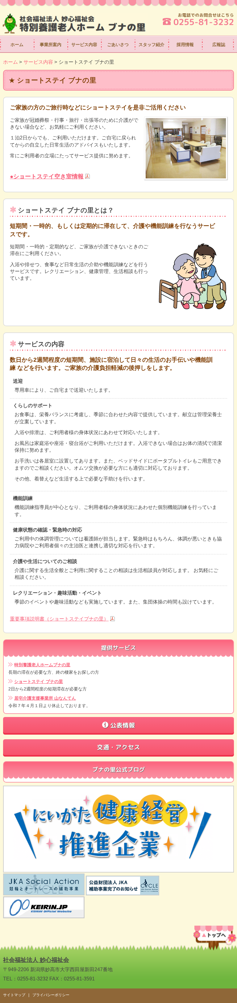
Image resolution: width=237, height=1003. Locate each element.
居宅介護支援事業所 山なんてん (45, 698)
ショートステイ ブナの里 (38, 681)
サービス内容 (84, 44)
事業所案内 (50, 44)
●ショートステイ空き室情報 (47, 176)
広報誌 (218, 44)
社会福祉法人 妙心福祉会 (36, 960)
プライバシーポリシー (50, 995)
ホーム (16, 44)
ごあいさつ (118, 44)
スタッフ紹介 (151, 44)
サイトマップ (14, 995)
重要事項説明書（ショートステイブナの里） (59, 618)
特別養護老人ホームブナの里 (42, 665)
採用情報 (185, 44)
